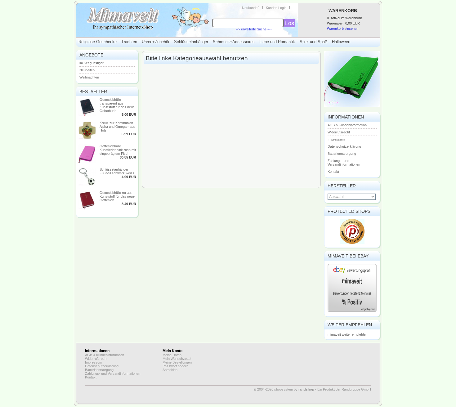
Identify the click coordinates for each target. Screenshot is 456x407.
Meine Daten (172, 355)
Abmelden (170, 370)
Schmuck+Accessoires (234, 41)
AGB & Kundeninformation (347, 125)
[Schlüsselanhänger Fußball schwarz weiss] (87, 185)
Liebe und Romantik (277, 41)
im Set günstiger (91, 63)
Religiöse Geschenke (97, 41)
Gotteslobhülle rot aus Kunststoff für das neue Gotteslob (117, 196)
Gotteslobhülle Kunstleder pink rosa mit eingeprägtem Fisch (118, 149)
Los (289, 23)
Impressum (336, 139)
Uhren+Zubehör (155, 41)
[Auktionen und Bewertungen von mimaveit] (352, 311)
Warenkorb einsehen (342, 28)
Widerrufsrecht (339, 132)
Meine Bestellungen (177, 362)
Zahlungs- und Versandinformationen (344, 162)
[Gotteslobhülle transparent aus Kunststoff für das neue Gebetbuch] (87, 115)
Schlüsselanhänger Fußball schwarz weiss (117, 171)
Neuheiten (87, 70)
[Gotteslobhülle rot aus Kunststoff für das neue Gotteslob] (87, 208)
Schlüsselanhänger (191, 41)
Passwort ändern (175, 366)
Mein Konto (172, 351)
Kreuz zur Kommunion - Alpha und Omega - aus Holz (117, 126)
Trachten (129, 41)
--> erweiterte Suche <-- (254, 29)
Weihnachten (89, 77)
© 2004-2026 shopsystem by (284, 389)
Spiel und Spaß (313, 41)
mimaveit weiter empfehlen (347, 334)
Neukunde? (250, 8)
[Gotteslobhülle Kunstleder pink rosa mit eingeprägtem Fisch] (87, 161)
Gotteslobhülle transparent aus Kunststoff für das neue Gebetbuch (117, 105)
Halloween (341, 41)
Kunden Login (276, 8)
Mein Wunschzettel (177, 358)
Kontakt (333, 171)
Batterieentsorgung (342, 153)
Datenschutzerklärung (344, 146)
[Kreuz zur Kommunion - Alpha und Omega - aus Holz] (87, 138)
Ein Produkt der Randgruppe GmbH (344, 389)
